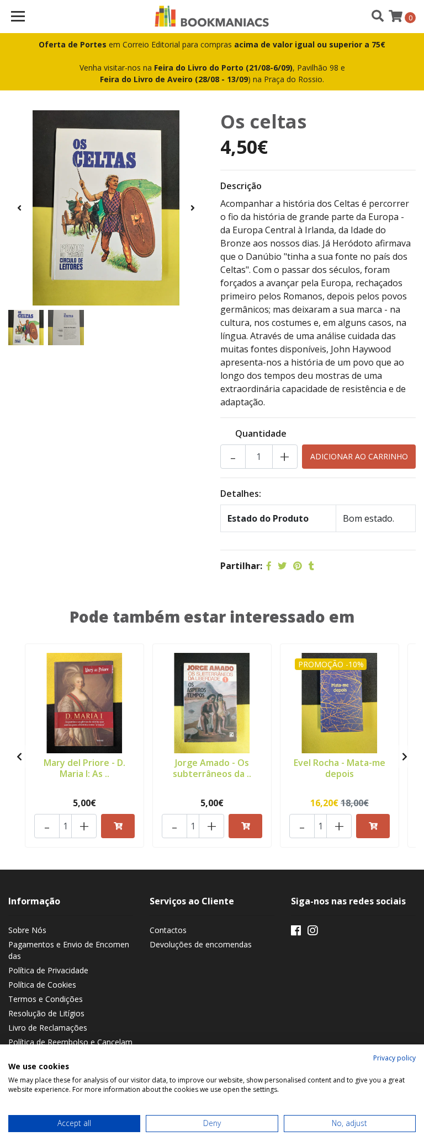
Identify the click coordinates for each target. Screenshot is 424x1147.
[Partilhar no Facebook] (269, 566)
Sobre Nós (27, 930)
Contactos (168, 930)
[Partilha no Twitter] (282, 566)
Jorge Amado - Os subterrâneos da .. (212, 768)
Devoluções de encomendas (201, 944)
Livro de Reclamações (47, 1027)
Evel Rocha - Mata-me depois (339, 768)
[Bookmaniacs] (212, 16)
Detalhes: (240, 493)
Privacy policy (394, 1058)
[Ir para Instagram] (312, 932)
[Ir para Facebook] (296, 932)
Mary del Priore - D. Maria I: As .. (84, 768)
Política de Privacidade (48, 970)
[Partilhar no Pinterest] (297, 566)
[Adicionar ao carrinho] (118, 826)
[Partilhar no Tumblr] (311, 566)
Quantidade (261, 433)
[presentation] (19, 208)
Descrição (241, 186)
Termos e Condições (45, 999)
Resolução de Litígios (46, 1013)
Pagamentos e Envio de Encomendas (68, 950)
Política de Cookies (42, 984)
